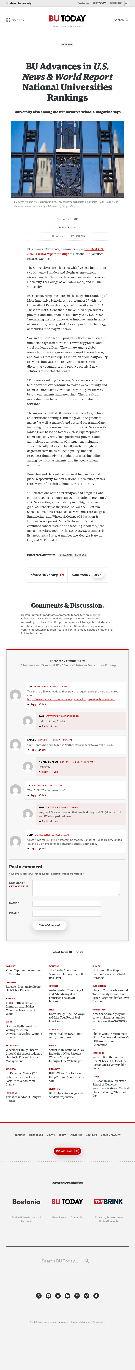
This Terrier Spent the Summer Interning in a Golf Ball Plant (66, 974)
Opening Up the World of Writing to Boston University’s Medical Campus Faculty (24, 1032)
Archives (91, 1135)
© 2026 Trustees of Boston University (49, 1321)
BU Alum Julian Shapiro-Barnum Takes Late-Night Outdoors (109, 974)
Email (14, 913)
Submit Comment (49, 925)
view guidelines (18, 886)
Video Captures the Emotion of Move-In (23, 972)
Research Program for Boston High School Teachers (24, 988)
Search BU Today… (60, 1261)
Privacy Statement (80, 1321)
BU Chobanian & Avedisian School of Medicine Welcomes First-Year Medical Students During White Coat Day (111, 1088)
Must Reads (36, 1135)
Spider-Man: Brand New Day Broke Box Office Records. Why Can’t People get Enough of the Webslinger (66, 1056)
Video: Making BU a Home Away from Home (65, 1035)
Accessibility (99, 1321)
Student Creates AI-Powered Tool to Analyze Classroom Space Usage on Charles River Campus (111, 996)
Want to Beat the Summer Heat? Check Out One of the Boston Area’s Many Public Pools (110, 1063)
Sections (20, 1135)
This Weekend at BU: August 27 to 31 (23, 1099)
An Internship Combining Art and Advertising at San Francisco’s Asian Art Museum (67, 996)
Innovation (65, 555)
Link (44, 704)
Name (14, 903)
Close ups (76, 1135)
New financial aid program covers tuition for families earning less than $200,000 (110, 1018)
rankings (63, 254)
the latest (91, 249)
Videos (51, 1135)
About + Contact (111, 1135)
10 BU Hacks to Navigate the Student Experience (66, 1095)
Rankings (80, 555)
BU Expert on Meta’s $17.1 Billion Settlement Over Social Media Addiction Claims (22, 1079)
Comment (18, 884)
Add (96, 575)
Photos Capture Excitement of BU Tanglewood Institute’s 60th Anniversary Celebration (111, 1039)
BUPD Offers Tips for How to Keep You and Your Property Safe (66, 1077)
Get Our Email (64, 1150)
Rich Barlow (69, 227)
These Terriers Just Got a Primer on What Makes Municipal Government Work (21, 1008)
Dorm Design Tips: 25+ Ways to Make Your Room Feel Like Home (67, 1018)
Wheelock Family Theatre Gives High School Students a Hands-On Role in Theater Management (24, 1056)
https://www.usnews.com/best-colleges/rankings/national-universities (71, 699)
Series (63, 1135)
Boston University (19, 3)
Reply (33, 704)
